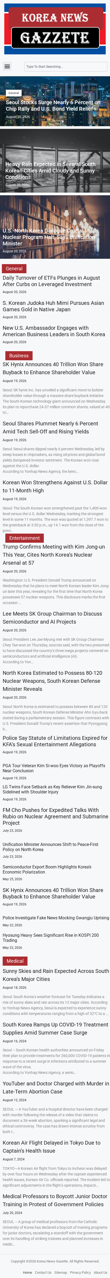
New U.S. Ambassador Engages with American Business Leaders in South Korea (54, 331)
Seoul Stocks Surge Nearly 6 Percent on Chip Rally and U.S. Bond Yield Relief (53, 105)
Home (27, 1272)
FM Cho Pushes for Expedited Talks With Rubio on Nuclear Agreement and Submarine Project (55, 816)
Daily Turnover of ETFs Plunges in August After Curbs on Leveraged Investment (51, 281)
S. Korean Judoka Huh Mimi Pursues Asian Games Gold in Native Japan (53, 306)
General (14, 93)
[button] (7, 66)
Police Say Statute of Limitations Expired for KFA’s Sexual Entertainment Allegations (55, 741)
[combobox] (66, 67)
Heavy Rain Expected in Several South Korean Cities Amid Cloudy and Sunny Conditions (50, 170)
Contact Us (43, 1272)
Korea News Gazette (52, 1261)
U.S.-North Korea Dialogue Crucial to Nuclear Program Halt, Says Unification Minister (49, 237)
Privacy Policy (80, 1272)
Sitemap (60, 1272)
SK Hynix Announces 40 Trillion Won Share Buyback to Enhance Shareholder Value (53, 893)
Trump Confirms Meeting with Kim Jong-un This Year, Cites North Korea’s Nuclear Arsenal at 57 (54, 555)
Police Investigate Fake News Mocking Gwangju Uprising (56, 917)
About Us (100, 1272)
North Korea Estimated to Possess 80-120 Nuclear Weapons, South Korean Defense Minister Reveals (52, 681)
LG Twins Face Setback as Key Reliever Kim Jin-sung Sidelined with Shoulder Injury (52, 789)
